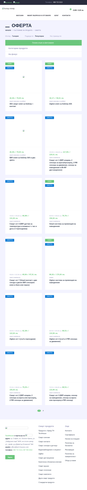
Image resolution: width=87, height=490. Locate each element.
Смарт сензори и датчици (48, 445)
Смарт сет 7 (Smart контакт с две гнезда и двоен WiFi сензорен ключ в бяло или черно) (23, 282)
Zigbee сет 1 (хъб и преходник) (22, 339)
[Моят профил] (64, 10)
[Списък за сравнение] (60, 10)
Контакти (68, 431)
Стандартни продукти (46, 482)
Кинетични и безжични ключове (50, 462)
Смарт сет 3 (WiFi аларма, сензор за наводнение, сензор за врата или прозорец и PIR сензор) (63, 397)
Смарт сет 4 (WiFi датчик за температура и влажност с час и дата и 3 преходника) (23, 226)
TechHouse (9, 436)
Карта (10, 457)
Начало (8, 30)
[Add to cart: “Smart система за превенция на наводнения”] (63, 194)
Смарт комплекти (54, 157)
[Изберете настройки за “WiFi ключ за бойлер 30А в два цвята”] (23, 130)
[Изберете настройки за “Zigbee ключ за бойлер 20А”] (63, 76)
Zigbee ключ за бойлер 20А (60, 104)
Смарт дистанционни (46, 458)
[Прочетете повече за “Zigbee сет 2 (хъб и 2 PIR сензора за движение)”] (63, 309)
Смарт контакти (44, 441)
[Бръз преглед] (19, 76)
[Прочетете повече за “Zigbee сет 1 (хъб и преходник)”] (23, 309)
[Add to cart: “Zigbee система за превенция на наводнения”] (63, 253)
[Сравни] (28, 76)
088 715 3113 (57, 2)
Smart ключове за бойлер (18, 101)
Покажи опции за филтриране (43, 43)
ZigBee (51, 277)
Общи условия (70, 460)
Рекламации (69, 450)
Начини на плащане (72, 439)
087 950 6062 (27, 450)
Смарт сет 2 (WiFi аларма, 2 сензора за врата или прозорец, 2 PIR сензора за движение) (23, 397)
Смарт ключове (44, 437)
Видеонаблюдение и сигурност (50, 450)
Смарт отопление (45, 470)
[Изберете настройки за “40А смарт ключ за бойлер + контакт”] (23, 76)
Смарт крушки (44, 466)
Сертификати (70, 435)
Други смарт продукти (47, 478)
